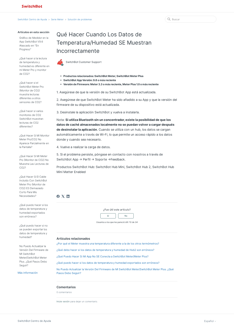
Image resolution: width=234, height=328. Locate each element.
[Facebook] (58, 196)
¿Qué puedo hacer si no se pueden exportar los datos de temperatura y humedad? (33, 231)
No (126, 215)
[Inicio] (32, 6)
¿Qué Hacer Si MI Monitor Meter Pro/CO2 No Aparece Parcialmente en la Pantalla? (34, 141)
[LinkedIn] (68, 196)
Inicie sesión (63, 301)
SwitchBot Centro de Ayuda (32, 19)
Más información (28, 272)
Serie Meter (57, 19)
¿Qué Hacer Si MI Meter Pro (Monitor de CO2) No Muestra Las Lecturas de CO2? (34, 161)
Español (209, 321)
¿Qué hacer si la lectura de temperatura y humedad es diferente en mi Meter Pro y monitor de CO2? (34, 66)
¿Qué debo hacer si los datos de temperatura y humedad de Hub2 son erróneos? (105, 250)
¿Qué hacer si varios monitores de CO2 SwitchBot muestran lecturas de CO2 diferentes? (31, 118)
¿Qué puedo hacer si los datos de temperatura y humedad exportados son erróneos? (33, 210)
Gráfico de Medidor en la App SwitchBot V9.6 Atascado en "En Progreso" (33, 43)
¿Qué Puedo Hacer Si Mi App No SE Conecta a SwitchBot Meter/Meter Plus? (103, 256)
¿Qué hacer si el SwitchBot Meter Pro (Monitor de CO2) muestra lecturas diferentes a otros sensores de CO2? (31, 92)
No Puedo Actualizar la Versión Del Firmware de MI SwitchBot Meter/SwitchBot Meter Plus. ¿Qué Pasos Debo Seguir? (33, 255)
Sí (108, 215)
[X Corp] (63, 196)
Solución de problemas (80, 19)
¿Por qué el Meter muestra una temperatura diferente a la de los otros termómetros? (108, 243)
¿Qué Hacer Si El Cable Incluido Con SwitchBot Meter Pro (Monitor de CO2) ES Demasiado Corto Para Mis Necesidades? (33, 186)
